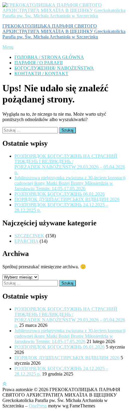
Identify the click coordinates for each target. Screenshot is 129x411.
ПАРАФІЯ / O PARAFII (38, 62)
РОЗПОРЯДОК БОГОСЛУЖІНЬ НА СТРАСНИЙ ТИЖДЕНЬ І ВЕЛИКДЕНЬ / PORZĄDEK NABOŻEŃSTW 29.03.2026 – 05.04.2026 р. (69, 164)
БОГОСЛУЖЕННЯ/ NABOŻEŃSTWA (54, 68)
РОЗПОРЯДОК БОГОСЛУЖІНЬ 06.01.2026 (59, 193)
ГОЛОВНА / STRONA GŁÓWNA (49, 57)
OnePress (38, 405)
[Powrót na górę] (4, 384)
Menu (8, 47)
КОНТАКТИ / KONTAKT (41, 73)
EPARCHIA (26, 241)
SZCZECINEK (29, 235)
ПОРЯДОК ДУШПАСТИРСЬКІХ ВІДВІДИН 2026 (66, 199)
